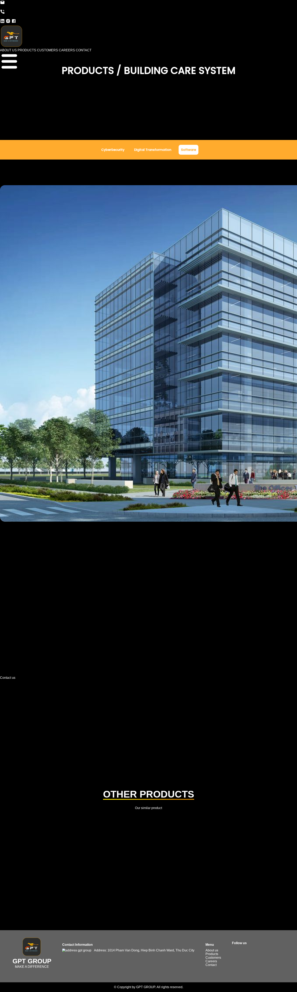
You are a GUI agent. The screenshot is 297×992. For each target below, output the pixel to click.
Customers (213, 957)
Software (188, 149)
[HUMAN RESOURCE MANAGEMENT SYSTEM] (229, 869)
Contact (211, 965)
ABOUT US (8, 50)
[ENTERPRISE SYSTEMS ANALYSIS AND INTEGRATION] (229, 857)
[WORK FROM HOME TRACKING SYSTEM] (189, 904)
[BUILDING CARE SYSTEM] (67, 834)
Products (211, 954)
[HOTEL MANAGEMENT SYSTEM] (148, 869)
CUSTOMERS (47, 50)
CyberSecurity (112, 149)
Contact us (7, 677)
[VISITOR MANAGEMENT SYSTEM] (229, 892)
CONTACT (84, 50)
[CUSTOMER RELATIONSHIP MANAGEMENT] (67, 845)
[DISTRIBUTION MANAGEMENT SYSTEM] (67, 857)
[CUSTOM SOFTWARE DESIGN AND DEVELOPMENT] (229, 834)
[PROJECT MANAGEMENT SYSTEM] (229, 881)
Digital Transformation (152, 149)
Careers (211, 961)
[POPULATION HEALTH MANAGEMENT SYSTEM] (148, 881)
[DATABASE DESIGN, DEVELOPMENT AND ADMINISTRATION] (148, 845)
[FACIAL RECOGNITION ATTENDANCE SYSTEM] (67, 869)
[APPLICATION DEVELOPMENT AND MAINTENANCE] (148, 822)
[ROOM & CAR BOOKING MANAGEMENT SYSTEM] (67, 892)
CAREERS (67, 50)
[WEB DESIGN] (108, 904)
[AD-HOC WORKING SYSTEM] (67, 822)
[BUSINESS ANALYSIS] (148, 834)
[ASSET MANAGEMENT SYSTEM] (229, 822)
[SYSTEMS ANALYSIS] (148, 892)
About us (211, 950)
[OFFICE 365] (67, 881)
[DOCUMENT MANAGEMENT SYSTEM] (148, 857)
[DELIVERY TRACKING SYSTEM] (229, 845)
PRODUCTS (27, 50)
